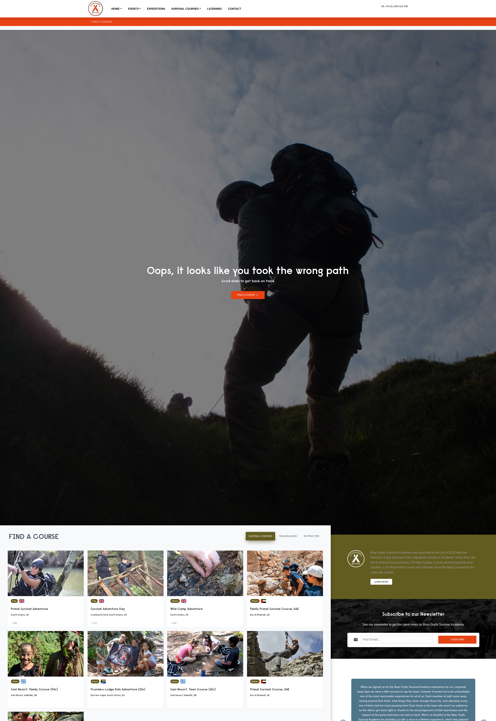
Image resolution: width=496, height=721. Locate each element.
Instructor (311, 536)
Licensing (214, 8)
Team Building (288, 536)
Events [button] (133, 8)
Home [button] (115, 8)
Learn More (381, 581)
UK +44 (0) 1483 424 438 (394, 6)
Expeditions (156, 8)
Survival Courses (260, 536)
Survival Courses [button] (185, 8)
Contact (234, 8)
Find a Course (102, 21)
